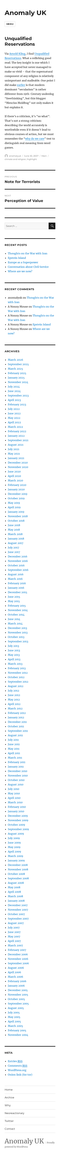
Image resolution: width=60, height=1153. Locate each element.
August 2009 (16, 833)
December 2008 (18, 865)
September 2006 (18, 963)
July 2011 (13, 739)
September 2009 (18, 829)
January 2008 (16, 900)
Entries (15, 1061)
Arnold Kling (17, 53)
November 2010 (18, 775)
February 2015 (17, 605)
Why (8, 1105)
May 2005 (14, 1017)
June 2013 (14, 650)
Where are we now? (20, 271)
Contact (10, 1128)
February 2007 (17, 949)
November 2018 (18, 516)
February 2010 (17, 806)
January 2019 (16, 511)
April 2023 (14, 400)
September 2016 (18, 569)
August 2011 (15, 735)
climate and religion (15, 159)
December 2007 (18, 905)
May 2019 (14, 502)
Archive (9, 1097)
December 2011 (17, 721)
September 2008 (18, 878)
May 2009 (14, 847)
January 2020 (16, 489)
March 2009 (15, 856)
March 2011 (15, 757)
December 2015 (17, 592)
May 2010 (14, 793)
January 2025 (16, 377)
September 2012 (18, 681)
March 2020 (15, 480)
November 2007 (18, 909)
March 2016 (15, 578)
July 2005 (14, 1012)
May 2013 (14, 654)
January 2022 (16, 435)
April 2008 (14, 891)
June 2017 (14, 552)
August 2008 (16, 882)
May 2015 (14, 601)
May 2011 (13, 748)
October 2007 (16, 914)
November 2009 (18, 820)
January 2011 (16, 766)
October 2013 (16, 637)
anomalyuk (15, 156)
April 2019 (14, 507)
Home (9, 1089)
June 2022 (14, 413)
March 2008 (15, 896)
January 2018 (16, 538)
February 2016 (17, 583)
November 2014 (18, 610)
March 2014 (15, 623)
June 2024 (14, 391)
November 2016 (18, 561)
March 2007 (15, 945)
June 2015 (14, 596)
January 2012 (16, 717)
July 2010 (13, 789)
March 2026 (15, 359)
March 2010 (15, 802)
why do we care (34, 138)
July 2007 (14, 927)
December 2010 (17, 771)
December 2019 (17, 493)
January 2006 (16, 985)
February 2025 (17, 373)
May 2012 (14, 699)
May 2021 (14, 453)
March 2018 (15, 534)
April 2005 (14, 1021)
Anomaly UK (25, 13)
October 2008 (16, 873)
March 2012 (15, 708)
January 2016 (16, 587)
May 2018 (14, 529)
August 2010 (15, 784)
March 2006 (15, 976)
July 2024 (14, 386)
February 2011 (16, 762)
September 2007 (18, 918)
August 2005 (16, 1008)
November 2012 (18, 672)
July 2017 (13, 547)
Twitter (9, 1121)
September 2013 (18, 641)
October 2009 (16, 824)
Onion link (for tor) (20, 1074)
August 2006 (16, 967)
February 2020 (17, 485)
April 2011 (14, 753)
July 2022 (14, 409)
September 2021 (18, 440)
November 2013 (18, 632)
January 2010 (16, 811)
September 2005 (18, 1003)
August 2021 (15, 444)
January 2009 (16, 860)
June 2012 (14, 695)
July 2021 (13, 449)
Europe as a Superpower (23, 262)
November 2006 (18, 958)
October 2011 (16, 726)
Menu (9, 24)
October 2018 (16, 520)
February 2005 (17, 1030)
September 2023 (18, 395)
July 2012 (13, 690)
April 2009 (14, 851)
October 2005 (16, 999)
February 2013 (17, 668)
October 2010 (16, 780)
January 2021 (16, 458)
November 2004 (18, 1034)
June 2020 (14, 471)
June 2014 (14, 619)
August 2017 (15, 543)
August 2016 (16, 574)
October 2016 (16, 565)
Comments (17, 1065)
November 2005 (18, 994)
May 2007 (14, 936)
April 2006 (14, 972)
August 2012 (15, 686)
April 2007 (14, 941)
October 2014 (16, 614)
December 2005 (18, 990)
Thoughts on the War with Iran (27, 253)
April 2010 (14, 797)
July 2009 (14, 838)
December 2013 (17, 628)
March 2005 (15, 1025)
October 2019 (16, 498)
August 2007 (16, 923)
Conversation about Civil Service (28, 266)
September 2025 (18, 364)
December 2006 (18, 954)
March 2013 (15, 663)
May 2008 (14, 887)
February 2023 (17, 404)
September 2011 (18, 730)
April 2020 (14, 476)
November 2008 (18, 869)
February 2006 (17, 981)
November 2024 (18, 382)
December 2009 (18, 815)
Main (44, 156)
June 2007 (14, 932)
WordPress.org (17, 1070)
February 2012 (17, 713)
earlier (21, 85)
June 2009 (14, 842)
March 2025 (15, 368)
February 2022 (17, 431)
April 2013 (14, 659)
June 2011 (14, 744)
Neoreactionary (14, 1113)
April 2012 (14, 704)
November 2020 (18, 467)
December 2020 (18, 462)
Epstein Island (17, 257)
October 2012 (16, 677)
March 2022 (15, 426)
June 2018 (14, 525)
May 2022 (14, 417)
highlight (32, 159)
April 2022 (14, 422)
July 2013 (13, 645)
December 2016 (17, 556)
